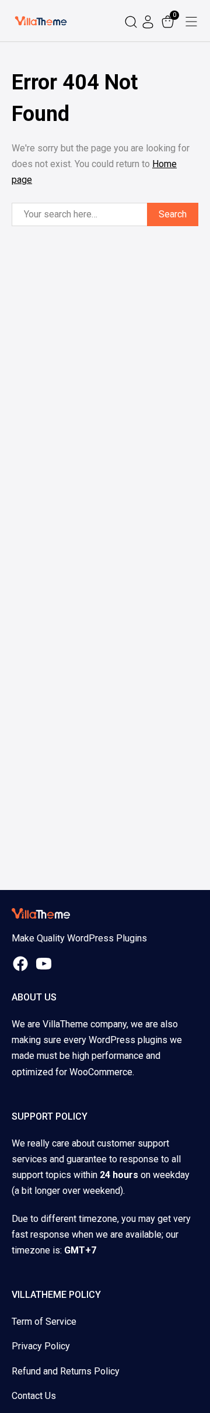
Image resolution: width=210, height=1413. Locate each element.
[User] (149, 21)
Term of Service (44, 1321)
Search (173, 214)
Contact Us (34, 1395)
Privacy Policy (41, 1346)
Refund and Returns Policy (66, 1371)
